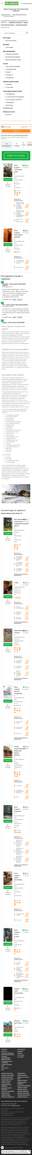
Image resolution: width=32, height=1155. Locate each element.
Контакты (4, 1051)
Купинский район (21, 25)
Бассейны (20, 1051)
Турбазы (19, 1053)
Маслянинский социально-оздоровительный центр (18, 522)
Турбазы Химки (5, 1082)
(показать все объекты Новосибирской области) (14, 138)
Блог (2, 1069)
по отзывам (17, 145)
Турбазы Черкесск (22, 1096)
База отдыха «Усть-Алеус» (17, 933)
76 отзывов (25, 689)
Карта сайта (4, 1067)
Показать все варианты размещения (21, 574)
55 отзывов (25, 809)
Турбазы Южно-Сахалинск (22, 1082)
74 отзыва (26, 749)
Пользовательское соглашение (6, 1061)
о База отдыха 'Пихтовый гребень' (13, 284)
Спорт (16, 583)
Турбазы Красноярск (7, 1079)
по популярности (6, 145)
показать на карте (8, 185)
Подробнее (7, 179)
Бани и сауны (21, 1049)
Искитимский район (7, 25)
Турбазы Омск (5, 1093)
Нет (20, 299)
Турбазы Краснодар (7, 1077)
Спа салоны (20, 1055)
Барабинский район (15, 22)
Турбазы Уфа (21, 1073)
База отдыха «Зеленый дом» (18, 168)
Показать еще (8, 108)
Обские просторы (18, 1022)
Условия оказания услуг (6, 1065)
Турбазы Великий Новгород (6, 1088)
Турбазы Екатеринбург (24, 1085)
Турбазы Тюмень (22, 1087)
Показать (16, 131)
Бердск (25, 22)
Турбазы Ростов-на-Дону (23, 1077)
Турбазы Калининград (7, 1075)
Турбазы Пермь (5, 1095)
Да (14, 299)
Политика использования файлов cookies (5, 1058)
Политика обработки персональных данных (7, 1053)
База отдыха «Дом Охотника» (18, 876)
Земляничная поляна (18, 631)
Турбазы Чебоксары (23, 1093)
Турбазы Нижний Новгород (6, 1085)
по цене (23, 144)
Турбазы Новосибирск (7, 1091)
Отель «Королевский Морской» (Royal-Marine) (18, 750)
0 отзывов (25, 233)
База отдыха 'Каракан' (17, 809)
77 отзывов (25, 167)
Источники (20, 1056)
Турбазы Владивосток (7, 1096)
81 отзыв (26, 875)
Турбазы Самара (22, 1080)
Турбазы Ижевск (22, 1089)
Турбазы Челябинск (23, 1091)
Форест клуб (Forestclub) (18, 991)
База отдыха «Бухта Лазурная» (18, 690)
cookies (17, 1151)
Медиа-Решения (15, 1105)
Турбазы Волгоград (7, 1073)
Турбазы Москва (6, 1080)
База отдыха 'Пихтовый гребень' (18, 233)
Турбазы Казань (22, 1075)
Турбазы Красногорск (23, 1095)
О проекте (4, 1049)
